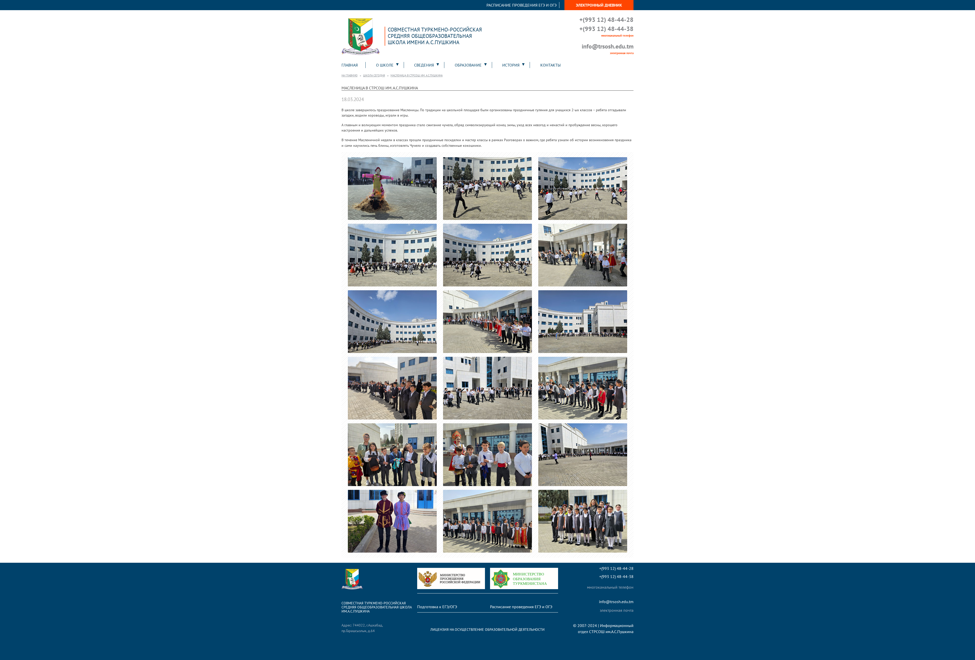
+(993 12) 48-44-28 (606, 20)
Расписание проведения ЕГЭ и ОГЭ (521, 5)
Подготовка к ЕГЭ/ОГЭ (437, 606)
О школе (385, 65)
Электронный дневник (599, 5)
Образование (468, 65)
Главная (350, 65)
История (510, 65)
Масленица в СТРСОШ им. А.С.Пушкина (417, 75)
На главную (350, 75)
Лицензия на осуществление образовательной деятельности (487, 629)
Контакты (550, 65)
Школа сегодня (374, 75)
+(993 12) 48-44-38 (606, 29)
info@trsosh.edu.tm (607, 46)
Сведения (424, 65)
